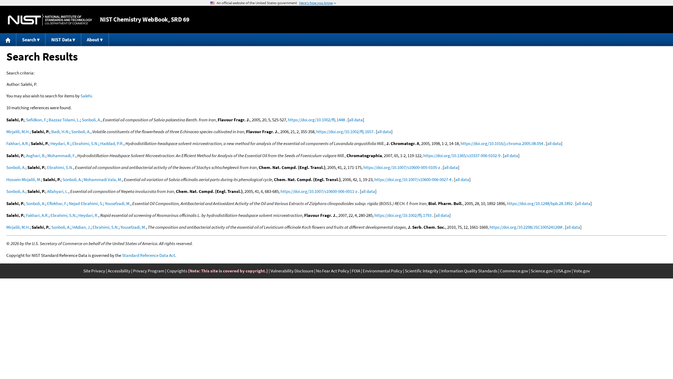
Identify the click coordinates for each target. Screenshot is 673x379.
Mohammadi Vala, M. (103, 179)
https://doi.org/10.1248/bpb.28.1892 (540, 203)
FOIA (356, 271)
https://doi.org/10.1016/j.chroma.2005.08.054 (502, 143)
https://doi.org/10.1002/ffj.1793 (402, 215)
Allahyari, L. (57, 191)
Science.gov (542, 271)
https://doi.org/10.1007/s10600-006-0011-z (319, 191)
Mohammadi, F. (61, 155)
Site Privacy (94, 271)
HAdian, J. (81, 227)
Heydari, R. (60, 143)
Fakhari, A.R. (17, 143)
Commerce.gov (514, 271)
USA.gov (563, 271)
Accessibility (119, 271)
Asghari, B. (35, 155)
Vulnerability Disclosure (292, 271)
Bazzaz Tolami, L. (64, 120)
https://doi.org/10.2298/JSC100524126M (526, 227)
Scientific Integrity (422, 271)
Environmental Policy (382, 271)
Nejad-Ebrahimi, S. (86, 203)
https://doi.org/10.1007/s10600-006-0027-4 (412, 179)
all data (356, 120)
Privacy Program (148, 271)
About (93, 40)
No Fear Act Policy (332, 271)
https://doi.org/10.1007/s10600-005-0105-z (401, 167)
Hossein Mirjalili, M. (23, 179)
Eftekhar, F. (57, 203)
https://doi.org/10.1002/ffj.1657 (344, 131)
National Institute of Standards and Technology (50, 20)
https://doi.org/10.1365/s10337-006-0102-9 (461, 155)
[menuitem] (8, 39)
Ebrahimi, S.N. (85, 143)
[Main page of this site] (8, 39)
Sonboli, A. (91, 120)
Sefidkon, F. (36, 120)
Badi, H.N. (60, 131)
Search (29, 40)
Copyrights (177, 271)
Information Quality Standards (469, 271)
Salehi (86, 96)
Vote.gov (582, 271)
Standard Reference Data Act (148, 255)
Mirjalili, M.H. (18, 131)
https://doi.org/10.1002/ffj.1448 (316, 120)
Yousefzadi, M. (117, 203)
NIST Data (61, 40)
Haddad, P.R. (112, 143)
